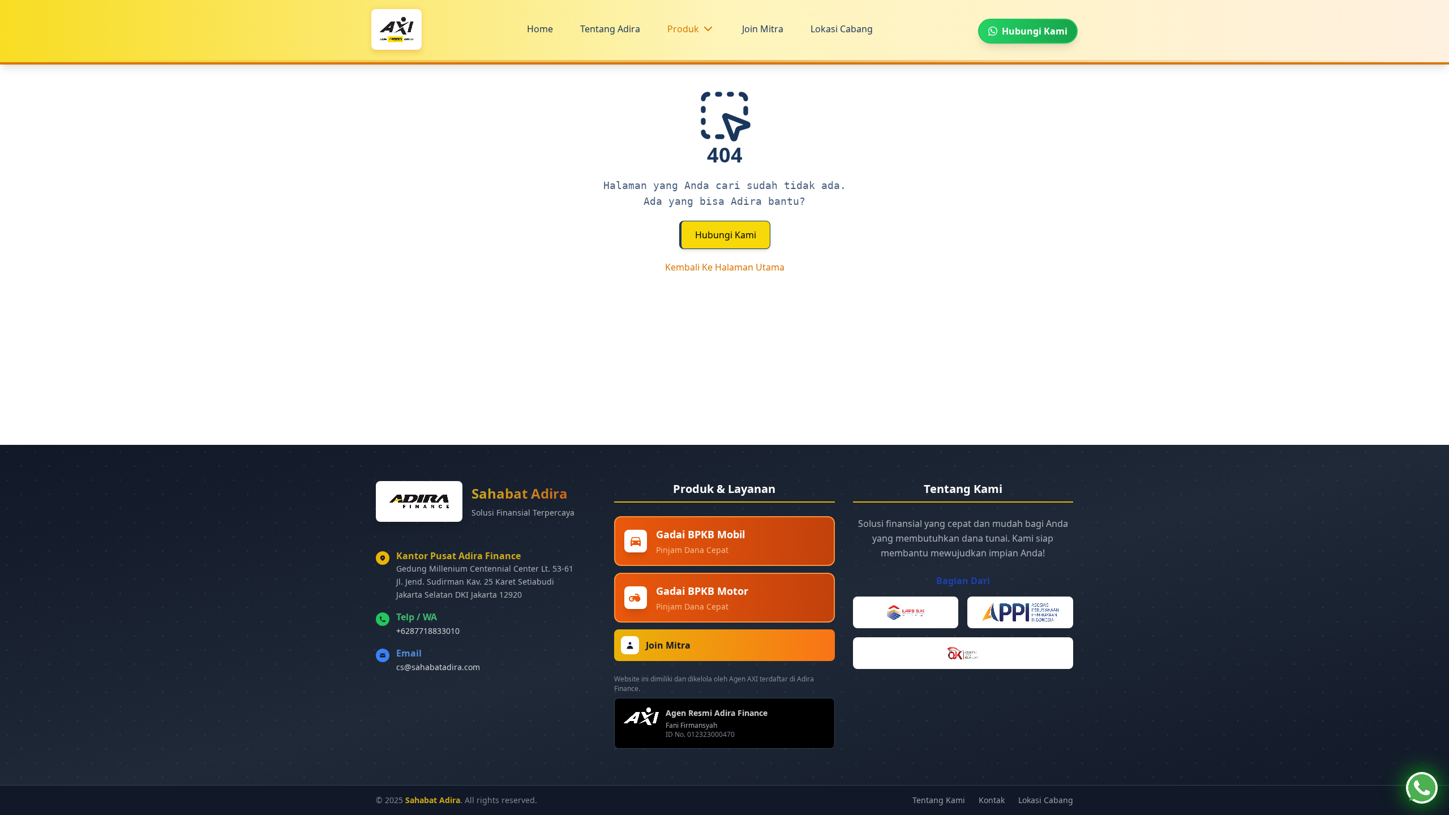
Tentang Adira (610, 29)
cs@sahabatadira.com (438, 667)
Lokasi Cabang (842, 29)
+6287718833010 (428, 630)
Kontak (992, 800)
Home (540, 29)
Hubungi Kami (725, 235)
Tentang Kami (938, 800)
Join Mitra (762, 29)
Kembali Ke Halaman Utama (724, 267)
